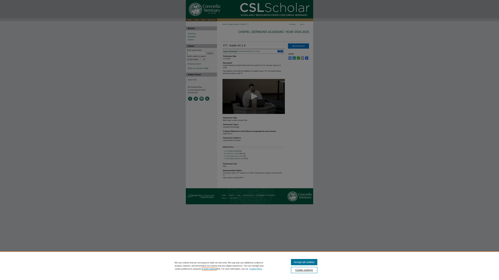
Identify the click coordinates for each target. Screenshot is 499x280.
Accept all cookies (304, 262)
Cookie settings (209, 269)
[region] (249, 265)
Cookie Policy (255, 269)
